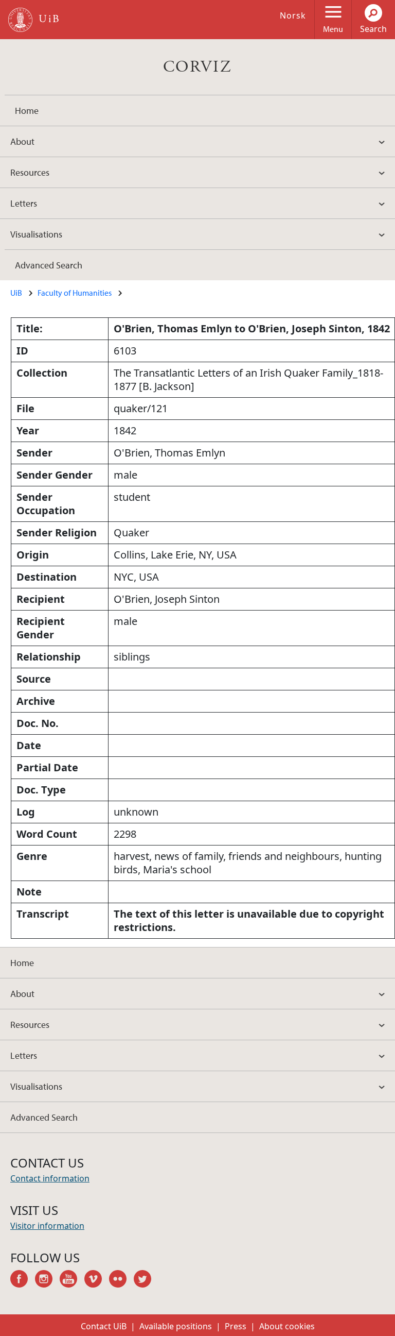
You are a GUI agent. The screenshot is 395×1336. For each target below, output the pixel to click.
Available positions (175, 1326)
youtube (72, 1280)
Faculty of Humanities (75, 293)
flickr (121, 1280)
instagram (47, 1280)
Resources (29, 172)
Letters (23, 203)
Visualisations (36, 234)
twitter (146, 1280)
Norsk (293, 15)
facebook (22, 1280)
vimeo (96, 1280)
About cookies (287, 1326)
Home (27, 110)
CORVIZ (197, 67)
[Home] (20, 20)
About (22, 141)
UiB (16, 293)
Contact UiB (104, 1326)
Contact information (49, 1178)
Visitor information (47, 1225)
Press (235, 1326)
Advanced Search (48, 265)
